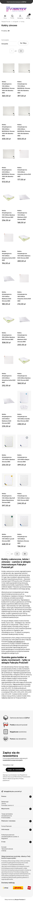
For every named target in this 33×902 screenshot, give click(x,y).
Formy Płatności (6, 826)
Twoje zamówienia (7, 814)
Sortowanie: (5, 40)
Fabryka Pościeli (5, 21)
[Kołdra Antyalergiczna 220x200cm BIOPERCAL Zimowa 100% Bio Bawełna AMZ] (9, 154)
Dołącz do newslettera (15, 770)
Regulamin (4, 838)
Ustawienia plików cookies (9, 836)
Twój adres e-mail (8, 765)
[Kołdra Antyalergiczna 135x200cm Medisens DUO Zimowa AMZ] (24, 197)
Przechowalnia (5, 817)
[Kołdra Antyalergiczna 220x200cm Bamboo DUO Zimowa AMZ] (24, 360)
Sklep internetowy (14, 899)
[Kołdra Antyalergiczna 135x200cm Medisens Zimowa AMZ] (24, 520)
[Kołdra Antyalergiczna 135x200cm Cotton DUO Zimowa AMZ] (24, 480)
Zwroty (3, 803)
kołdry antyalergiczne (16, 641)
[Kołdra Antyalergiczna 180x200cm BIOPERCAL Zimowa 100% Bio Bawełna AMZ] (9, 111)
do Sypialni (15, 21)
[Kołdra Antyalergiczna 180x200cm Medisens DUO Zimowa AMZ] (24, 319)
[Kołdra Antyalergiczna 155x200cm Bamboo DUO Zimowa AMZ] (24, 237)
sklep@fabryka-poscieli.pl (13, 791)
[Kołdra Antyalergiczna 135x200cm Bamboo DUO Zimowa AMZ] (9, 197)
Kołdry (22, 21)
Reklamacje (4, 801)
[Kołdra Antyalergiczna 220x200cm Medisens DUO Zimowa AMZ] (9, 400)
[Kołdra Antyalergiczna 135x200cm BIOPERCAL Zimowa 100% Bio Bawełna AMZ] (9, 68)
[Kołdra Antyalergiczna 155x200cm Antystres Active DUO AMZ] (9, 237)
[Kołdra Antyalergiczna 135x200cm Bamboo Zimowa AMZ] (9, 441)
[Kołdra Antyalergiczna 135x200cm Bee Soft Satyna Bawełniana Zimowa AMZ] (9, 480)
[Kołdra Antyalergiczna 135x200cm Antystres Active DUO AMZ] (24, 154)
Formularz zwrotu (6, 805)
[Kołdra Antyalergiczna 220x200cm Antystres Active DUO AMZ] (9, 360)
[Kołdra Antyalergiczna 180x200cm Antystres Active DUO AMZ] (24, 278)
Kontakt (4, 847)
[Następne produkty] (17, 554)
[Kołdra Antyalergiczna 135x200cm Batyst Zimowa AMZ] (24, 441)
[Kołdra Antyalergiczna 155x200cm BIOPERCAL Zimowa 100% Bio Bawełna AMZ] (24, 68)
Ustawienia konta (6, 816)
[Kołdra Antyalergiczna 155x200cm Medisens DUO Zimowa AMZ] (9, 278)
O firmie (3, 850)
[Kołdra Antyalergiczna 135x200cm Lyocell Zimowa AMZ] (9, 520)
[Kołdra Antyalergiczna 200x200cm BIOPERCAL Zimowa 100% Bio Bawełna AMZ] (24, 111)
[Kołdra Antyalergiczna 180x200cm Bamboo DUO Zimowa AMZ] (9, 319)
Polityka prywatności (7, 835)
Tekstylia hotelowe (7, 849)
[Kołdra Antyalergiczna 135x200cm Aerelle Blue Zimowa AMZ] (24, 400)
